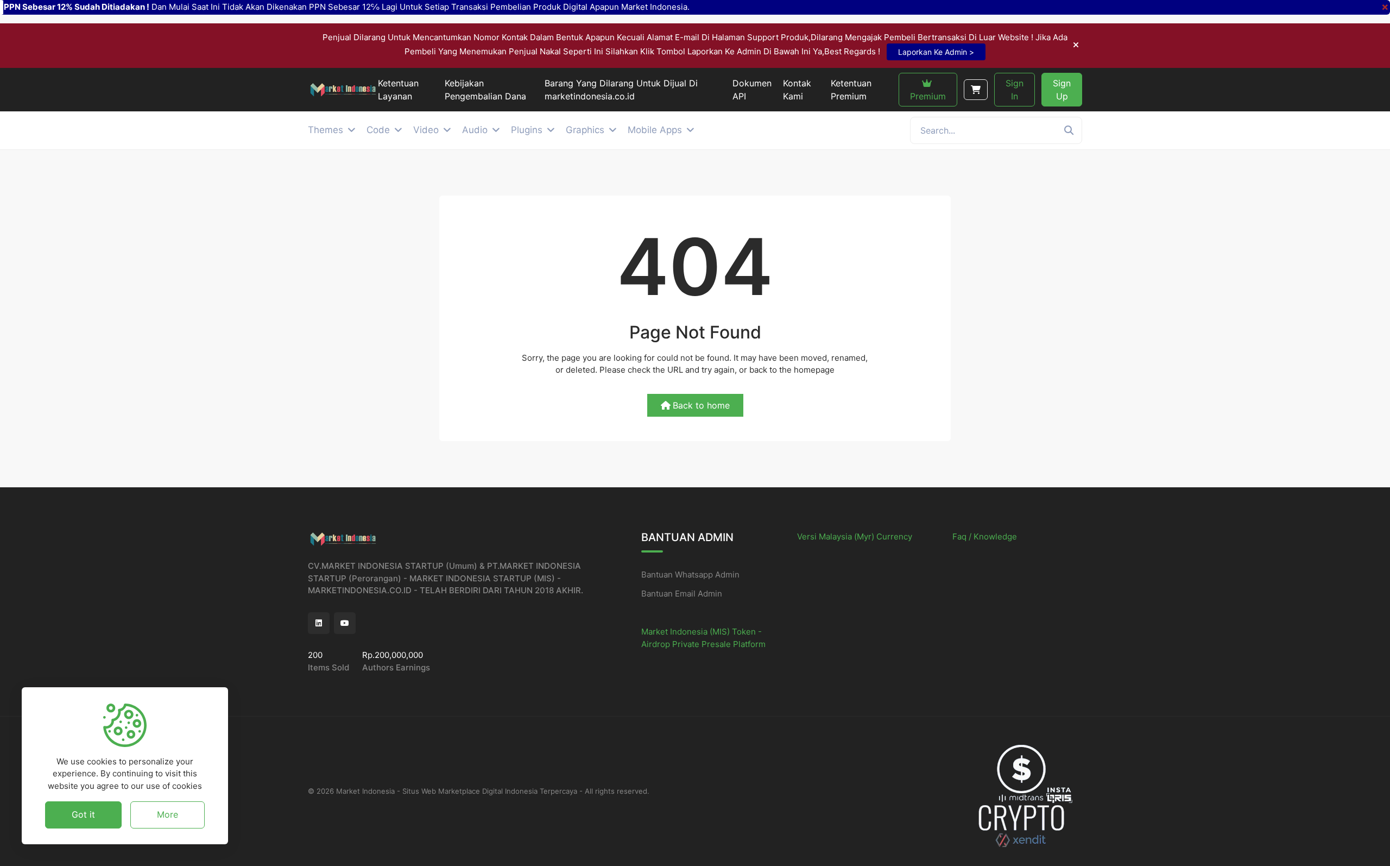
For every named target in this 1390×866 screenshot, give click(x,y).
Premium (928, 96)
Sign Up (1062, 90)
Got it (83, 814)
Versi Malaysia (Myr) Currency (854, 536)
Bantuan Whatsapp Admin (690, 574)
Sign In (1014, 90)
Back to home (701, 405)
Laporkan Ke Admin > (936, 52)
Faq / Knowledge (984, 536)
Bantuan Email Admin (681, 593)
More (167, 814)
